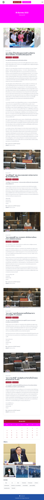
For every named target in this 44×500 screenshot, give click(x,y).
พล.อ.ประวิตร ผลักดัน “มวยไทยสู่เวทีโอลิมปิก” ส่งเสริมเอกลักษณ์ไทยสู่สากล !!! (19, 463)
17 (32, 432)
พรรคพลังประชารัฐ (8, 57)
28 (16, 437)
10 (32, 430)
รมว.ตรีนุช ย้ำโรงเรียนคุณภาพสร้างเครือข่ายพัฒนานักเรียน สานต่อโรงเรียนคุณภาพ (20, 54)
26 (7, 437)
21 (16, 435)
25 (36, 435)
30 (27, 437)
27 (11, 437)
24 (32, 435)
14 (16, 432)
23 (27, 435)
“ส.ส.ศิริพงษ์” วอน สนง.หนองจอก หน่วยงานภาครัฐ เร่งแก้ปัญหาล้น (22, 176)
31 (32, 437)
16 (27, 432)
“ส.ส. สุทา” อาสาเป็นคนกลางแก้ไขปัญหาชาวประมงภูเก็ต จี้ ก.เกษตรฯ (20, 314)
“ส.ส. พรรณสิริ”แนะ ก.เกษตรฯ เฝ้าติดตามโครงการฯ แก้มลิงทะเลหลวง (21, 238)
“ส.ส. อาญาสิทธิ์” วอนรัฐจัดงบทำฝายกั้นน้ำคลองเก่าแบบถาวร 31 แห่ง (22, 379)
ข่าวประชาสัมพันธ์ (8, 179)
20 (11, 435)
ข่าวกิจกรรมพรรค (15, 57)
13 (11, 432)
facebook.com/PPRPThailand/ (14, 143)
